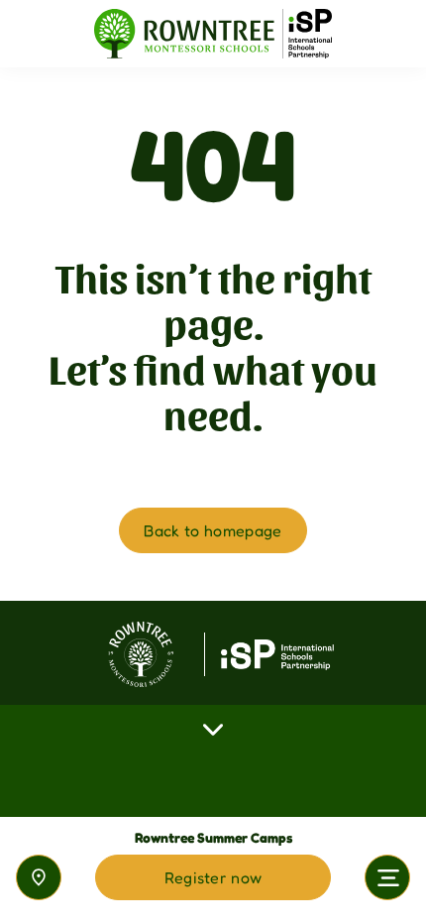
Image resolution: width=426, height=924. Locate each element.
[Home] (213, 34)
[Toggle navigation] (387, 877)
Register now (213, 877)
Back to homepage (212, 530)
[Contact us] (38, 877)
